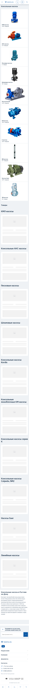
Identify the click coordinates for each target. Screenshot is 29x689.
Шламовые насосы (7, 82)
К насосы (4, 140)
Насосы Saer (5, 178)
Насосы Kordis (6, 101)
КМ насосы (5, 120)
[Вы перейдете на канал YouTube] (3, 646)
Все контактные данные (7, 673)
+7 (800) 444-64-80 (8, 668)
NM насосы (5, 159)
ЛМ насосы (5, 197)
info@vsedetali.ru (7, 670)
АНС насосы (5, 44)
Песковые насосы (7, 63)
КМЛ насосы (5, 24)
